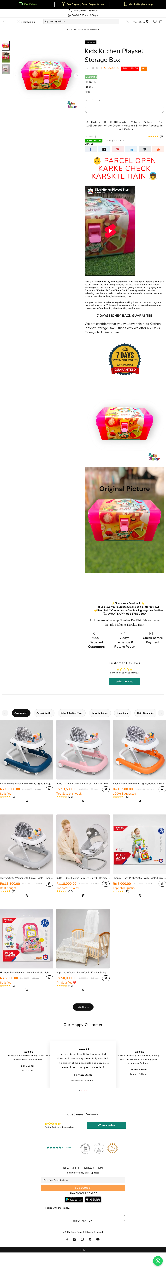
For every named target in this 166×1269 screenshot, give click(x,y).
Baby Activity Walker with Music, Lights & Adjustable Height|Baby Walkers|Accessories (26, 878)
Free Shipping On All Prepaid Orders (86, 4)
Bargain (93, 76)
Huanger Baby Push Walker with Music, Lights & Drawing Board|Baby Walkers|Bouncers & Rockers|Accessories (26, 972)
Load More (83, 1006)
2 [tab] (81, 1090)
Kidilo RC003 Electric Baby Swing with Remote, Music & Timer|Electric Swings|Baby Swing (83, 878)
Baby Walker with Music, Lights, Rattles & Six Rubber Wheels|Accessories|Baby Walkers (139, 783)
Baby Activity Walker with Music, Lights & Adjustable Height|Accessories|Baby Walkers (26, 783)
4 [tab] (86, 1090)
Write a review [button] (124, 681)
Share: (89, 143)
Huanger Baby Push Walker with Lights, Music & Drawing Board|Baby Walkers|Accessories (139, 878)
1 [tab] (79, 1090)
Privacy (65, 1207)
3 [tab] (84, 1090)
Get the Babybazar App (141, 4)
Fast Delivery (30, 4)
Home (69, 29)
